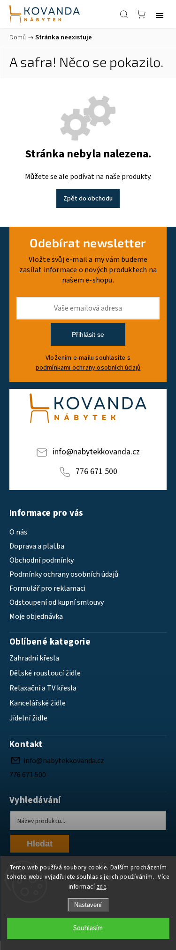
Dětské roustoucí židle (45, 673)
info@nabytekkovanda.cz (96, 452)
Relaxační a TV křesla (43, 688)
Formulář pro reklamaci (47, 588)
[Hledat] (124, 14)
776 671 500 (96, 471)
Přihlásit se (88, 334)
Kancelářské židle (37, 703)
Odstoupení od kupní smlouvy (56, 602)
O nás (18, 532)
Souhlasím (88, 928)
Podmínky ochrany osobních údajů (63, 574)
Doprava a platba (36, 546)
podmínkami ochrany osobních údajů (88, 367)
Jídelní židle (28, 718)
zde (102, 887)
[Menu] (159, 14)
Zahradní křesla (34, 658)
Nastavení (88, 904)
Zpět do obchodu (88, 198)
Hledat (40, 843)
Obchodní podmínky (41, 560)
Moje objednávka (36, 616)
